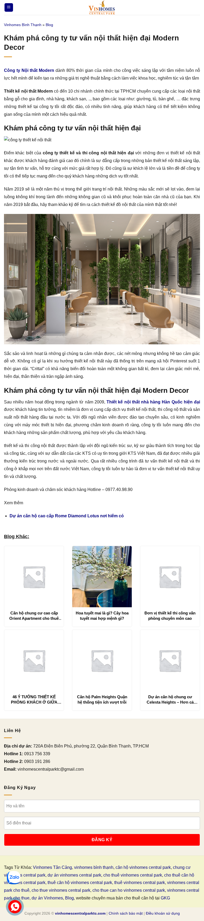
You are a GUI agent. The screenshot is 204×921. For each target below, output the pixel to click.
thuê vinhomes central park (139, 882)
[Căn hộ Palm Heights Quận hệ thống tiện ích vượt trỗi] (102, 660)
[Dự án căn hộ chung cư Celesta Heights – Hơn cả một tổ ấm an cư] (170, 660)
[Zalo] (13, 877)
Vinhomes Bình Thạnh (22, 25)
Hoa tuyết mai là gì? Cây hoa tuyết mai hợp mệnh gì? (102, 616)
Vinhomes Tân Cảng (52, 867)
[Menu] (9, 7)
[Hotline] (15, 906)
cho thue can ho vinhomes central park (128, 890)
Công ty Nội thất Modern (29, 70)
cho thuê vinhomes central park (132, 875)
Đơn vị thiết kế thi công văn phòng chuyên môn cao (170, 616)
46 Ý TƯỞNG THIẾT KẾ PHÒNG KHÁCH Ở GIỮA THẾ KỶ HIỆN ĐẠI (34, 700)
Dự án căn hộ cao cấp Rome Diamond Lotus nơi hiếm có (67, 516)
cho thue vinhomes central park (61, 890)
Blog (49, 25)
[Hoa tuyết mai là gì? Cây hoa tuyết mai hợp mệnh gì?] (102, 576)
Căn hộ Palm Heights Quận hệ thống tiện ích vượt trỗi (102, 699)
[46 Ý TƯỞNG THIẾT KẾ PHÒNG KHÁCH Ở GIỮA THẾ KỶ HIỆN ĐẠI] (34, 660)
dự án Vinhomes (47, 898)
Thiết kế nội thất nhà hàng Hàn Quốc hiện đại (153, 402)
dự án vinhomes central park (74, 875)
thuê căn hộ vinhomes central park (80, 882)
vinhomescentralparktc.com (80, 913)
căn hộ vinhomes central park (143, 867)
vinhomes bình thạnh (93, 867)
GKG (165, 898)
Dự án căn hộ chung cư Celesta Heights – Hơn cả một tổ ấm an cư (170, 700)
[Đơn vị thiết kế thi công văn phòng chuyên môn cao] (170, 576)
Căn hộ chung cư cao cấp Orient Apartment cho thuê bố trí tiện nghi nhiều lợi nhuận (34, 616)
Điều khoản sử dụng (163, 913)
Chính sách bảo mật (126, 913)
